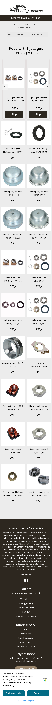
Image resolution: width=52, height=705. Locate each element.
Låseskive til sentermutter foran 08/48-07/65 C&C (39, 366)
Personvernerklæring (26, 646)
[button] (5, 87)
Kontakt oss (26, 633)
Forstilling (37, 24)
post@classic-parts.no (26, 616)
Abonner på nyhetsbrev (26, 668)
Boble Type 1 (24, 24)
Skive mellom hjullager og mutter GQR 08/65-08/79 (13, 495)
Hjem (13, 24)
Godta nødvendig (14, 693)
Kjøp (14, 114)
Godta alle (38, 693)
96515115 (27, 612)
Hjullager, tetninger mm (27, 27)
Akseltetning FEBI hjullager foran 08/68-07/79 (13, 152)
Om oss (26, 629)
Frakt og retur (26, 642)
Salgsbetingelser (26, 638)
